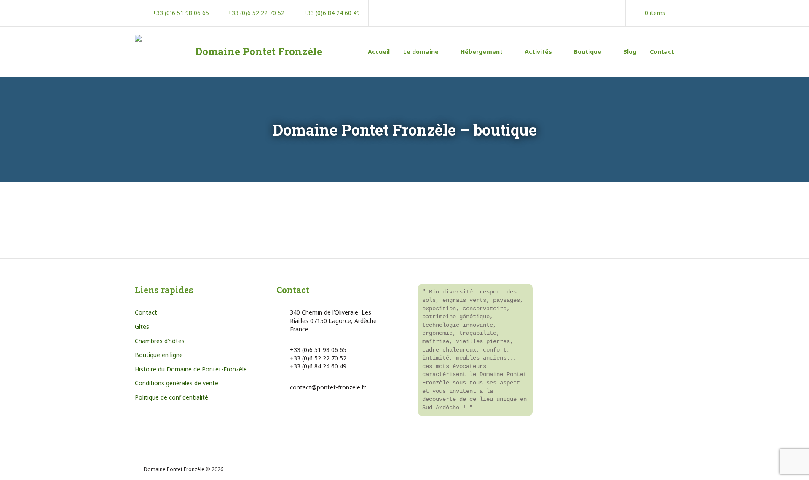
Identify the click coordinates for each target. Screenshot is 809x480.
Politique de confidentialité (171, 397)
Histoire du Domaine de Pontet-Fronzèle (191, 369)
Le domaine (421, 52)
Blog (629, 52)
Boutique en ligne (159, 355)
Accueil (379, 52)
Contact (662, 52)
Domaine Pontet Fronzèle (258, 51)
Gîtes (142, 327)
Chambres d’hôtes (160, 341)
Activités (538, 52)
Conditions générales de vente (176, 383)
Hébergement (482, 52)
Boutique (587, 52)
